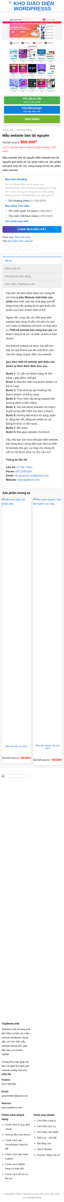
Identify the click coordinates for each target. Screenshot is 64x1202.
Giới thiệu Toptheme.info (20, 284)
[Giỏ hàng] (60, 5)
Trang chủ (7, 130)
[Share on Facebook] (11, 248)
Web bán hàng (24, 130)
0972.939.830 (24, 471)
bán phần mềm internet (20, 241)
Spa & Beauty (44, 1149)
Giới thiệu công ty (46, 1120)
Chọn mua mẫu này (32, 229)
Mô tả (8, 260)
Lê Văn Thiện (24, 467)
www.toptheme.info (28, 479)
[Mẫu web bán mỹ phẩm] (16, 620)
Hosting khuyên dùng (18, 276)
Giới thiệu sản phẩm (48, 1132)
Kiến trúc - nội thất (46, 1137)
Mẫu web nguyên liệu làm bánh (48, 747)
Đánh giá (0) (12, 268)
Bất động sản (44, 1143)
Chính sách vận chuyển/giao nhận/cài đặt (16, 1144)
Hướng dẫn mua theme (17, 1134)
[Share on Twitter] (17, 248)
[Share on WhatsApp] (5, 248)
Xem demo (32, 119)
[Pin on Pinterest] (29, 248)
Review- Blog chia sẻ (48, 1155)
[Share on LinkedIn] (35, 248)
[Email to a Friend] (23, 248)
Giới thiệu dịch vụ (46, 1126)
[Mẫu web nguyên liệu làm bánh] (47, 620)
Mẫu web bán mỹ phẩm (16, 746)
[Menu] (4, 6)
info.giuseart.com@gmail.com (31, 475)
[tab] (32, 261)
